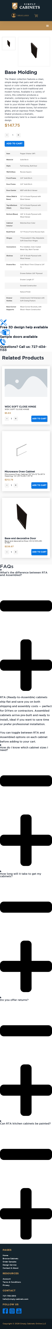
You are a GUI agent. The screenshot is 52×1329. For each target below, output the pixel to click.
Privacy (6, 1285)
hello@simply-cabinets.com (15, 1299)
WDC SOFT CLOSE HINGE (20, 407)
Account (7, 1279)
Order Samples (9, 1262)
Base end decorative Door (20, 538)
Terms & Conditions (12, 1282)
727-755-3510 (9, 1296)
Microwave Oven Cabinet (20, 472)
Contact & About (10, 1268)
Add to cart (14, 144)
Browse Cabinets (10, 1258)
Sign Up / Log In (23, 15)
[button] (47, 26)
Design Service (9, 1265)
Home (5, 1255)
